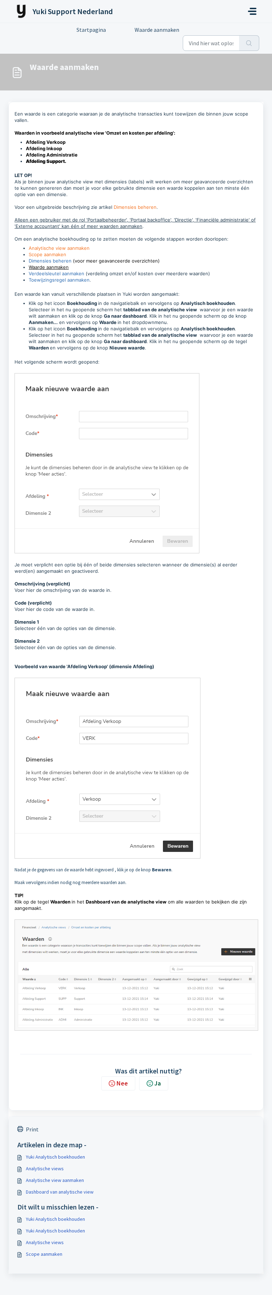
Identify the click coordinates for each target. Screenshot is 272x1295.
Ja (157, 1083)
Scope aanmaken (47, 254)
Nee (122, 1083)
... (120, 29)
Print (32, 1129)
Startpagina (91, 29)
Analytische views (45, 1168)
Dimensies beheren (135, 207)
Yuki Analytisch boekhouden (55, 1157)
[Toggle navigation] (252, 11)
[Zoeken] (249, 43)
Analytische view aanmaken (59, 248)
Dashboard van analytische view (60, 1192)
